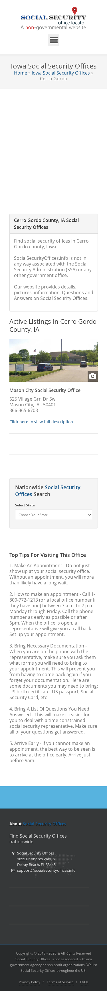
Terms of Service (60, 982)
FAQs (84, 982)
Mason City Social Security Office (44, 390)
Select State (25, 505)
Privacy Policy (29, 982)
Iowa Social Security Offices (61, 73)
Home (20, 73)
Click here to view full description (41, 421)
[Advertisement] (53, 145)
